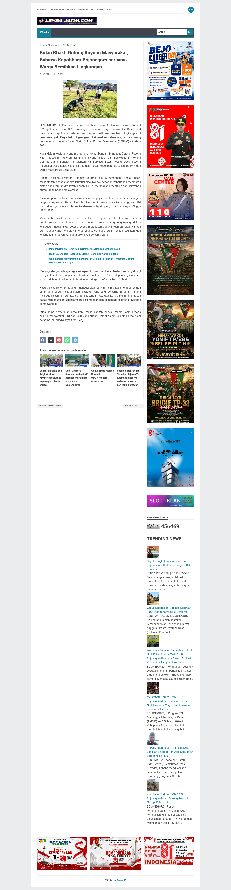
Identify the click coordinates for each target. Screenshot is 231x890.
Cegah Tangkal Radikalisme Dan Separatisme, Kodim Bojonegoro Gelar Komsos (169, 565)
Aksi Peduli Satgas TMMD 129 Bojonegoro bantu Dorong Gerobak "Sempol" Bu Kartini (167, 798)
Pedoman (83, 9)
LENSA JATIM (119, 880)
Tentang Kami (56, 9)
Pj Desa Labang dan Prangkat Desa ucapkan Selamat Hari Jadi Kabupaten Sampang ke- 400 (170, 751)
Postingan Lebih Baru (50, 406)
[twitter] (51, 340)
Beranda (41, 9)
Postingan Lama (133, 406)
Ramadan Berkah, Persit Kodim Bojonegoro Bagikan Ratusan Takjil (84, 249)
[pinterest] (59, 340)
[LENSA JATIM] (67, 21)
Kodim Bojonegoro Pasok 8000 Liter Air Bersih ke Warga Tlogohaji (83, 254)
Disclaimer (97, 9)
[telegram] (75, 340)
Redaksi (71, 9)
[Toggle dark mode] (191, 10)
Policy (110, 9)
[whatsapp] (67, 340)
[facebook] (43, 340)
